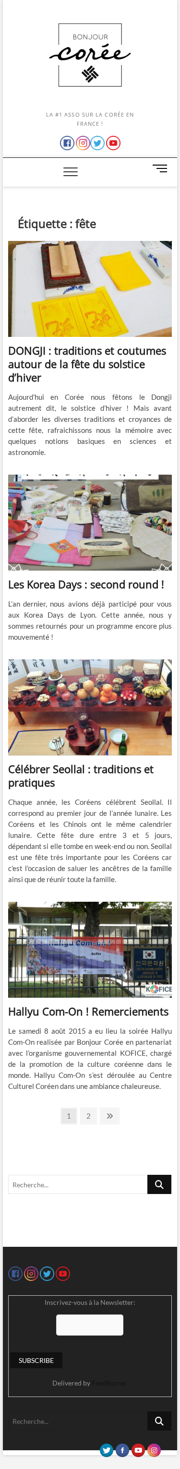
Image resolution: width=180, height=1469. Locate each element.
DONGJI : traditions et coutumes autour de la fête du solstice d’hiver (87, 363)
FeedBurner (109, 1383)
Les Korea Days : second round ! (86, 584)
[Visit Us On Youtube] (138, 1448)
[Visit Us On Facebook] (122, 1448)
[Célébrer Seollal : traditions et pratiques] (90, 707)
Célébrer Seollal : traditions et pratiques (81, 775)
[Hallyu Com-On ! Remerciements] (90, 950)
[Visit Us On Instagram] (154, 1448)
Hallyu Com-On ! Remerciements (88, 1011)
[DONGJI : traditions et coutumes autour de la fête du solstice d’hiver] (90, 289)
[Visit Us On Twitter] (106, 1448)
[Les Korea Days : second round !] (90, 523)
